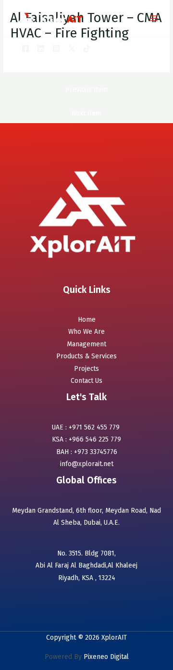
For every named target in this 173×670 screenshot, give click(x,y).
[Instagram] (56, 48)
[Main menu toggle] (154, 18)
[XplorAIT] (51, 18)
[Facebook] (25, 48)
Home (87, 320)
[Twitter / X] (71, 48)
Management (86, 344)
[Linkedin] (41, 48)
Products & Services (86, 356)
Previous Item (86, 90)
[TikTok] (87, 48)
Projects (86, 369)
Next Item (86, 113)
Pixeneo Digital (105, 657)
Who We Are (86, 332)
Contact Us (86, 381)
